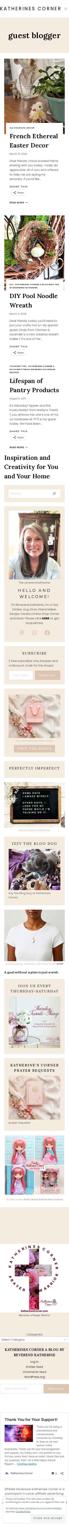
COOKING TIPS (18, 366)
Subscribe (47, 675)
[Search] (54, 493)
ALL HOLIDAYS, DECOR (22, 127)
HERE (45, 618)
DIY (12, 284)
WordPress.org (34, 1377)
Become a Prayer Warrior (34, 1315)
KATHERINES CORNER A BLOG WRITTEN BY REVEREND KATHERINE (34, 286)
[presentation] (34, 96)
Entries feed (34, 1367)
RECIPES (14, 372)
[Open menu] (65, 8)
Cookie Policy (23, 1511)
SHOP (60, 963)
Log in (34, 1362)
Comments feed (34, 1372)
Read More (19, 202)
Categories (34, 1334)
